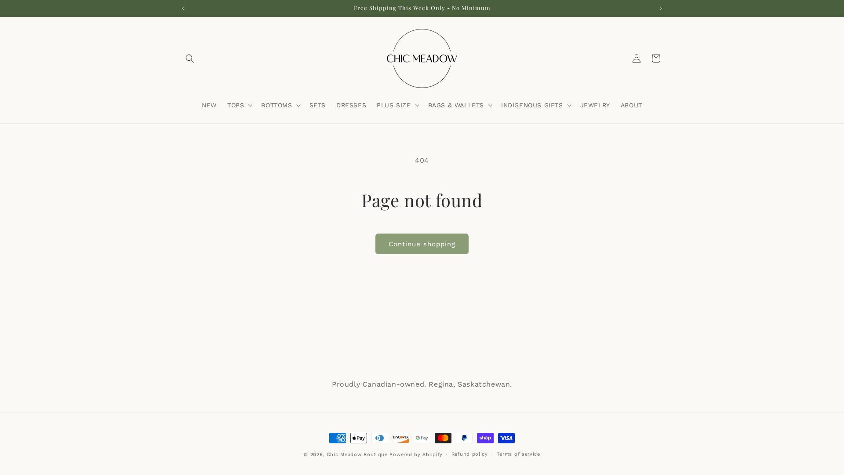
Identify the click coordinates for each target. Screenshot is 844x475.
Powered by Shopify (416, 454)
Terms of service (518, 454)
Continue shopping (422, 244)
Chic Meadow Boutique (358, 454)
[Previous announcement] (183, 8)
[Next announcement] (660, 8)
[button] (190, 58)
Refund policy (469, 454)
